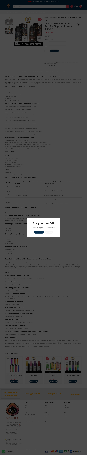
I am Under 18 (49, 232)
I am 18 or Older (38, 232)
